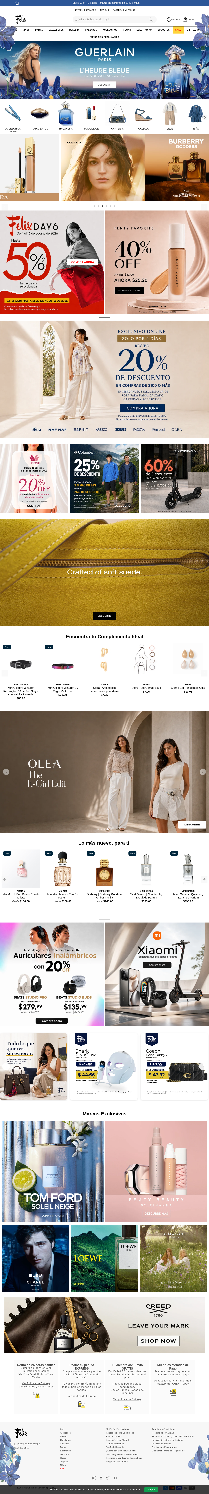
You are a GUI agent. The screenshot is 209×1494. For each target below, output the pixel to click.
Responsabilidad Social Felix (120, 1433)
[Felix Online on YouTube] (115, 1478)
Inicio (62, 1429)
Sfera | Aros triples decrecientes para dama (104, 689)
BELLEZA (74, 30)
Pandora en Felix (114, 1436)
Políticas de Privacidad (163, 1433)
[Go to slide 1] (98, 829)
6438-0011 (23, 1448)
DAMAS (39, 30)
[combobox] (109, 19)
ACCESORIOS (110, 30)
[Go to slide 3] (104, 829)
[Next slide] (203, 772)
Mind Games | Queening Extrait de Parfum (188, 896)
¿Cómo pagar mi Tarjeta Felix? (121, 1450)
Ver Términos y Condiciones (36, 1386)
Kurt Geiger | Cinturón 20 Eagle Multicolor (62, 689)
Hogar (63, 1458)
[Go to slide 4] (107, 829)
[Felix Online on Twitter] (108, 1478)
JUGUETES (164, 30)
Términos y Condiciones (163, 1429)
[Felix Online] (20, 19)
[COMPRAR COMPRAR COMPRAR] (104, 167)
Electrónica (65, 1450)
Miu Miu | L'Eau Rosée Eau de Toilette (20, 896)
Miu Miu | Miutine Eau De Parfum (62, 896)
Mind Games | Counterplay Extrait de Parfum (146, 896)
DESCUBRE (104, 616)
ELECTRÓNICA (144, 30)
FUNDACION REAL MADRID (104, 37)
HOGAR (127, 30)
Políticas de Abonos (161, 1443)
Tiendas (104, 10)
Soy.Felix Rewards (85, 10)
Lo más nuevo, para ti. (104, 843)
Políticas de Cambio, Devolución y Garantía (173, 1436)
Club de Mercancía (115, 1443)
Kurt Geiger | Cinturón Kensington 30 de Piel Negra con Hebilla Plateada (20, 691)
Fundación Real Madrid (117, 1440)
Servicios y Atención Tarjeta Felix (122, 1454)
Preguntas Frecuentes (117, 1461)
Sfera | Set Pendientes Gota (188, 687)
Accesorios (65, 1433)
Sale (62, 1468)
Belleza (63, 1436)
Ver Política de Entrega (36, 1383)
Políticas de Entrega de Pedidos (167, 1440)
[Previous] (5, 207)
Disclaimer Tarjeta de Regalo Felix (168, 1450)
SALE (178, 30)
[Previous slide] (6, 772)
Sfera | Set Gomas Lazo (146, 687)
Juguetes (64, 1461)
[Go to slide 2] (101, 829)
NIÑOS (26, 30)
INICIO (13, 30)
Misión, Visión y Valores (117, 1429)
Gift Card (64, 1454)
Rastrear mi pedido (124, 10)
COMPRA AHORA (82, 262)
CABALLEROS (56, 30)
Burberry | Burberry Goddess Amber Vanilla (104, 896)
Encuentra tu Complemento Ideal (104, 636)
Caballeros (65, 1440)
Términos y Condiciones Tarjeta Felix (124, 1458)
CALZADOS (91, 30)
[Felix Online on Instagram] (94, 1478)
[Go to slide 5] (111, 829)
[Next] (204, 117)
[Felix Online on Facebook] (101, 1478)
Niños (63, 1465)
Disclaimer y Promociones (164, 1447)
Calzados (64, 1443)
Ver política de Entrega (82, 1396)
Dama (63, 1447)
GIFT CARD (193, 30)
